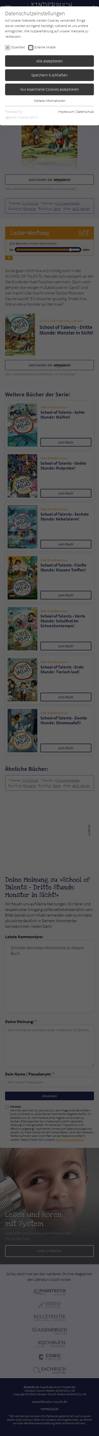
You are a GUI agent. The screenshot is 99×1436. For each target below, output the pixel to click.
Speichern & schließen (49, 74)
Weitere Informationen (49, 100)
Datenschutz (85, 111)
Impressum (66, 111)
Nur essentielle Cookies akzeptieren (49, 89)
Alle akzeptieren (49, 60)
